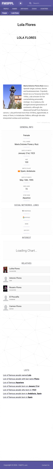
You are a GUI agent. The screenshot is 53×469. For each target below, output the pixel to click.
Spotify (26, 230)
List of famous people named (17, 375)
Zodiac (34, 9)
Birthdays (24, 9)
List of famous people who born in (19, 390)
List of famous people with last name (21, 379)
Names (14, 9)
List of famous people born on (21, 386)
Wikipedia (27, 211)
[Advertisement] (26, 55)
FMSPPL (8, 3)
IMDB (26, 224)
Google (27, 217)
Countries (44, 9)
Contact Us (45, 465)
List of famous (13, 382)
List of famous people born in (22, 393)
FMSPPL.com (22, 465)
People (6, 9)
